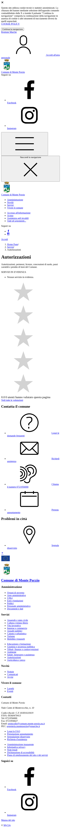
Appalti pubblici (14, 631)
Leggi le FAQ (13, 731)
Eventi (10, 691)
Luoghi (10, 688)
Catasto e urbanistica (16, 633)
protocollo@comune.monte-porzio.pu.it (26, 723)
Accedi (4, 239)
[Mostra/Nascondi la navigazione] (24, 144)
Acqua (10, 215)
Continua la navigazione (12, 29)
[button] (15, 199)
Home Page (12, 244)
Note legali (12, 750)
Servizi (10, 247)
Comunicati (12, 674)
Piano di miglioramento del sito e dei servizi (27, 755)
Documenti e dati (15, 608)
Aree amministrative (16, 595)
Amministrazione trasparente (20, 744)
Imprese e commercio (17, 628)
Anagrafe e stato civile (17, 620)
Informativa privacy (16, 747)
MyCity (7, 825)
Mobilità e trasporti (16, 639)
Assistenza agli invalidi (18, 218)
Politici (10, 603)
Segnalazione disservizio (18, 736)
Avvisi (10, 677)
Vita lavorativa (14, 625)
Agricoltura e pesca (16, 660)
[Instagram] (8, 234)
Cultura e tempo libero (17, 623)
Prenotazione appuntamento (20, 734)
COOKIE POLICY (10, 24)
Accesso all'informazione (18, 213)
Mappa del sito (8, 820)
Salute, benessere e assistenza (20, 654)
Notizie (10, 671)
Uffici (10, 598)
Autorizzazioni (14, 657)
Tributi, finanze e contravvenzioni (22, 649)
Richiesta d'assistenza (17, 739)
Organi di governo (15, 592)
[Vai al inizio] (2, 553)
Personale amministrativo (18, 606)
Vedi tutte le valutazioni (12, 400)
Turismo (11, 636)
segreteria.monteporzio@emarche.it (23, 726)
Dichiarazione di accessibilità (20, 752)
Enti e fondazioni (15, 600)
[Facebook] (8, 231)
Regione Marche (9, 32)
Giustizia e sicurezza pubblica (21, 646)
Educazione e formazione (19, 644)
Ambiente (11, 652)
